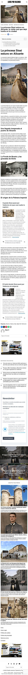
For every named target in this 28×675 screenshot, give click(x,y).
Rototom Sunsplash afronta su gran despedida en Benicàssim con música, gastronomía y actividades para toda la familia (15, 380)
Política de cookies (5, 633)
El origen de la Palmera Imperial (10, 45)
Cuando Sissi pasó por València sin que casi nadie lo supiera (14, 620)
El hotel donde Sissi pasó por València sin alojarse (14, 592)
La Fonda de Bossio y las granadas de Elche (12, 44)
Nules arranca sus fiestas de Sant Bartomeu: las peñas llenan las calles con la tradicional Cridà (14, 374)
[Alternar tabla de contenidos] (24, 39)
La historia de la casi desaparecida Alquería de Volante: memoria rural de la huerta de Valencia (13, 564)
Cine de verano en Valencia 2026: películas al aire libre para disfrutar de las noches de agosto (15, 364)
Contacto (3, 640)
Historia (11, 24)
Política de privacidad (6, 635)
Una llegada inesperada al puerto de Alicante (12, 43)
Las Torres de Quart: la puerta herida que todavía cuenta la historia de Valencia (13, 508)
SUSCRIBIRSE (8, 438)
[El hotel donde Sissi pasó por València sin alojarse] (14, 454)
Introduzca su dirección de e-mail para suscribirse (13, 407)
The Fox (23, 670)
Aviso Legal (4, 630)
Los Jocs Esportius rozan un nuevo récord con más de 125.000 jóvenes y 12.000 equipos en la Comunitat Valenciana (14, 386)
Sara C (12, 34)
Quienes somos (5, 638)
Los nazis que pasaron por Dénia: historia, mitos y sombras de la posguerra (14, 535)
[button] (25, 335)
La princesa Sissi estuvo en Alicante (9, 42)
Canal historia (4, 24)
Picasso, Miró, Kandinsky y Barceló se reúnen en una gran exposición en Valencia (14, 368)
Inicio (2, 627)
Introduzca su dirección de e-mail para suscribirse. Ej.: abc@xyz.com (13, 414)
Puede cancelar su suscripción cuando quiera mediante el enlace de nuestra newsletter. (14, 421)
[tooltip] (2, 327)
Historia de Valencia (19, 24)
